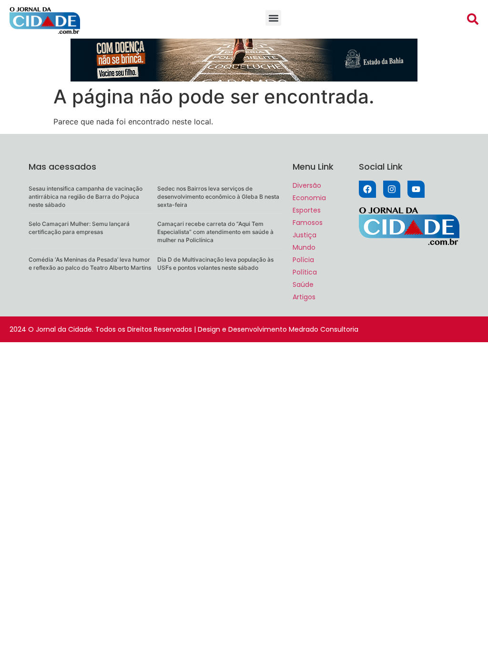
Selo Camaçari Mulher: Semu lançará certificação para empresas (79, 227)
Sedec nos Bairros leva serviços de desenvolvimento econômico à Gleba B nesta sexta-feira (218, 196)
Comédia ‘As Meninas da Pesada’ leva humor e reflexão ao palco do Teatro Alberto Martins (90, 263)
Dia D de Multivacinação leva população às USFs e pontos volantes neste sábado (215, 263)
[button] (273, 18)
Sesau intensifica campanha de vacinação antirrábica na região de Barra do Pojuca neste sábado (85, 196)
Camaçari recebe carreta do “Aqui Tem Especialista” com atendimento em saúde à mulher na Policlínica (215, 232)
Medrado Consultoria (323, 329)
